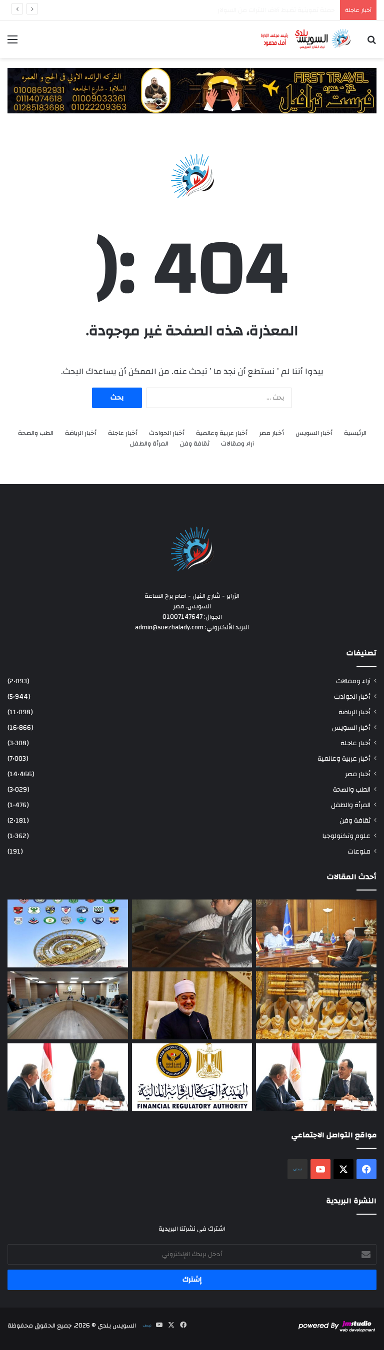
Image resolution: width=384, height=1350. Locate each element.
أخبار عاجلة (123, 433)
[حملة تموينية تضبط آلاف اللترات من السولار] (192, 933)
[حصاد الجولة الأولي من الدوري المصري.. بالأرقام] (68, 933)
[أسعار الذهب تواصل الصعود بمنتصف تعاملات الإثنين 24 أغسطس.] (316, 1005)
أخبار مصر (271, 433)
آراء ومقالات (237, 444)
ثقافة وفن (195, 444)
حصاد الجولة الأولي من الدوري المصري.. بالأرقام (271, 10)
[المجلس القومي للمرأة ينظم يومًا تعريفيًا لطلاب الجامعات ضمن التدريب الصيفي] (68, 1005)
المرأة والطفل (149, 444)
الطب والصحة (36, 433)
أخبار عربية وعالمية (222, 433)
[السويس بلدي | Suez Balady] (306, 39)
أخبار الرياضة (80, 433)
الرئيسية (355, 433)
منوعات (359, 851)
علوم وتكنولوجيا (346, 836)
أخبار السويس (314, 433)
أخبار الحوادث (166, 433)
